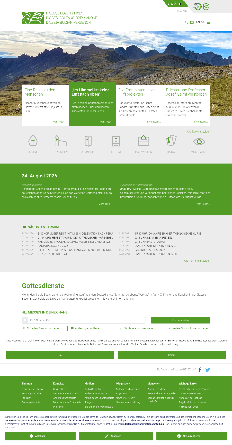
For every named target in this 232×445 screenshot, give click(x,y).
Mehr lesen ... (59, 121)
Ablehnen (40, 436)
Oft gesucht (123, 383)
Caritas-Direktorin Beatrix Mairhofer (160, 400)
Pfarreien (26, 398)
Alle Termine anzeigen (197, 260)
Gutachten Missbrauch (128, 389)
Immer (171, 355)
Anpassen (116, 436)
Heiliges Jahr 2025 (188, 406)
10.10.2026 (28, 249)
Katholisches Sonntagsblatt (99, 398)
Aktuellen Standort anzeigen (43, 328)
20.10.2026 (28, 253)
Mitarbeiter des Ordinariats (67, 402)
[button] (19, 105)
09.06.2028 (124, 253)
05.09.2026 (28, 237)
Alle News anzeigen (198, 131)
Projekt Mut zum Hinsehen (193, 402)
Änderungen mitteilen (87, 328)
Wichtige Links (188, 383)
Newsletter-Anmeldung (128, 402)
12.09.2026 (28, 241)
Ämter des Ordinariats (64, 398)
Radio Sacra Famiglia (96, 393)
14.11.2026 (124, 241)
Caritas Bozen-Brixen (190, 393)
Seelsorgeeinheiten (31, 402)
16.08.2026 (28, 233)
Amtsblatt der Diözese (190, 398)
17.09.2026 (28, 245)
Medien (89, 383)
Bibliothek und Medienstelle (99, 406)
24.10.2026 (124, 233)
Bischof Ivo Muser (156, 389)
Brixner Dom (59, 389)
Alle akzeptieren (191, 436)
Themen (27, 383)
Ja (60, 355)
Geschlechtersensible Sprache (194, 389)
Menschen (153, 383)
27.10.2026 (124, 237)
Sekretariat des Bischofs (66, 393)
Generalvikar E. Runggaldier (161, 393)
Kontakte (58, 383)
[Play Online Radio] (206, 6)
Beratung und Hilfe (31, 393)
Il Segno (89, 402)
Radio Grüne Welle (94, 389)
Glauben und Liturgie (32, 389)
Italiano (182, 10)
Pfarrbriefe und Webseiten (138, 328)
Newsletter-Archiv (125, 398)
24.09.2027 (124, 249)
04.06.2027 (124, 245)
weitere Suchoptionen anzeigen (190, 328)
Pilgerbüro (121, 393)
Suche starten (180, 320)
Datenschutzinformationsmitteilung (144, 424)
